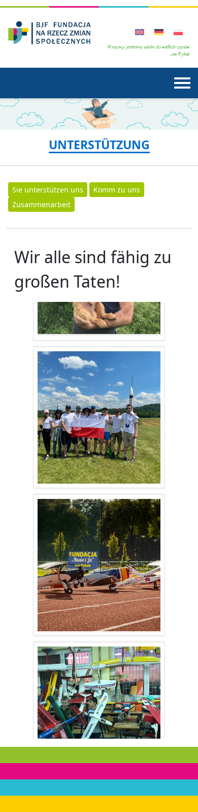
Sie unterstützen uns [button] (47, 189)
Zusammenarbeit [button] (41, 204)
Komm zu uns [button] (116, 189)
